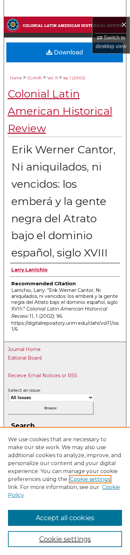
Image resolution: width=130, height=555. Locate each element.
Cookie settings (90, 479)
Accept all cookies (65, 518)
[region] (65, 491)
